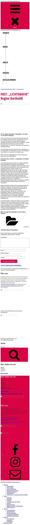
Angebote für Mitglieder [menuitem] (13, 514)
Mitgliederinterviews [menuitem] (12, 492)
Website (2, 257)
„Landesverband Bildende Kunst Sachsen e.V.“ (9, 284)
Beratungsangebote (11, 67)
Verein (5, 46)
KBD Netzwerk (10, 60)
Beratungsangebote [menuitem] (11, 513)
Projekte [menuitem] (6, 485)
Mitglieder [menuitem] (9, 499)
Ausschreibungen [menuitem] (11, 510)
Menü (15, 27)
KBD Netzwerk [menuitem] (11, 507)
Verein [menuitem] (5, 496)
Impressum (9, 76)
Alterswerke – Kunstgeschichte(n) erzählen (17, 45)
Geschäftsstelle (10, 74)
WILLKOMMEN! (10, 38)
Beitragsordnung (11, 57)
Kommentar (4, 237)
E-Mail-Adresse (5, 253)
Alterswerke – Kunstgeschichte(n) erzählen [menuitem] (17, 494)
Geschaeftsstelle (20, 89)
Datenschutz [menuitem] (10, 521)
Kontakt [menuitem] (6, 517)
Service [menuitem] (5, 509)
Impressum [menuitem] (9, 520)
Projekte (6, 32)
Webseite (3, 213)
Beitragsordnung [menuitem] (11, 504)
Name (2, 250)
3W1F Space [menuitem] (10, 487)
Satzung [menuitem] (9, 503)
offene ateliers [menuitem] (10, 486)
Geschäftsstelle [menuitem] (10, 518)
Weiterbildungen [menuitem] (11, 511)
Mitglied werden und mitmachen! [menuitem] (15, 506)
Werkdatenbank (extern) (12, 71)
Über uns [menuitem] (9, 497)
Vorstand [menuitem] (9, 500)
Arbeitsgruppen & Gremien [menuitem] (13, 501)
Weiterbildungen (10, 66)
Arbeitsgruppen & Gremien (13, 53)
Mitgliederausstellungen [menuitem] (12, 490)
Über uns (9, 48)
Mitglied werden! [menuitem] (8, 523)
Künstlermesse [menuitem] (10, 493)
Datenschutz (9, 78)
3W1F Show (26, 226)
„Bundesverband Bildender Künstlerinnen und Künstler (11, 286)
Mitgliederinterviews (11, 41)
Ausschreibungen (11, 64)
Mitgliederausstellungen (12, 40)
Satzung (9, 55)
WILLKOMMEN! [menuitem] (11, 489)
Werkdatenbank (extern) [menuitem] (12, 516)
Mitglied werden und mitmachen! (14, 59)
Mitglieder (9, 50)
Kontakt (6, 72)
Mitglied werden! (9, 79)
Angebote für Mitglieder (12, 69)
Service (5, 62)
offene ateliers (10, 34)
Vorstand (9, 52)
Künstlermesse (10, 43)
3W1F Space (9, 36)
